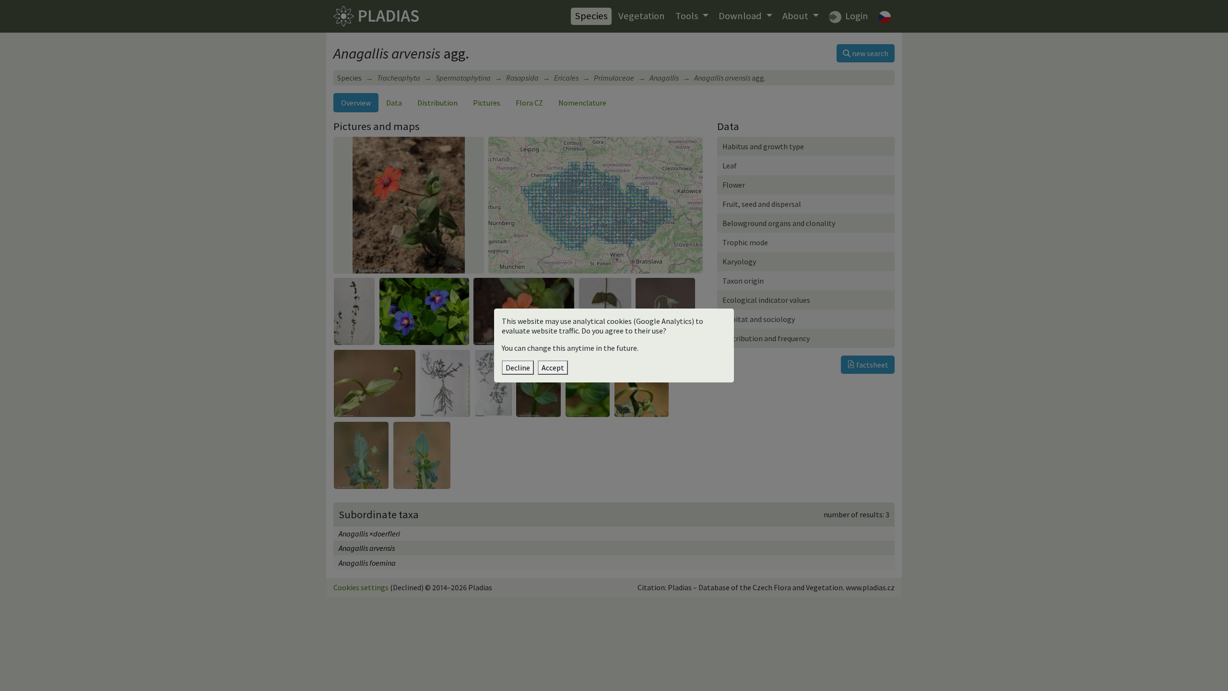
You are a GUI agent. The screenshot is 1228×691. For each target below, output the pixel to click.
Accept (553, 367)
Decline (518, 367)
